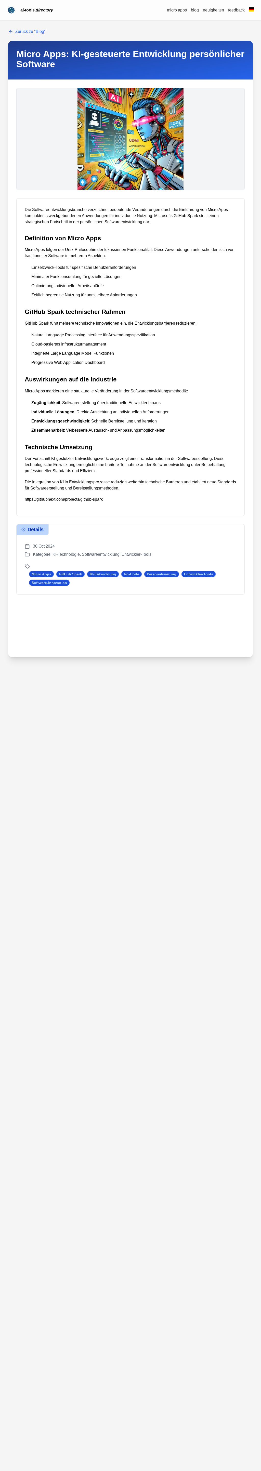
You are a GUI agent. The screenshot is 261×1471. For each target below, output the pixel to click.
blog (195, 10)
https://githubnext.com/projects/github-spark (64, 499)
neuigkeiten (213, 10)
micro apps (177, 10)
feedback (236, 10)
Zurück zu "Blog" (30, 31)
